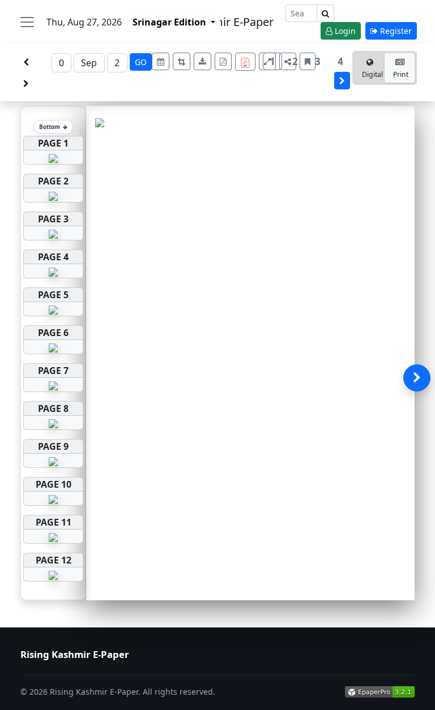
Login (344, 30)
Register (395, 30)
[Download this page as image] (202, 61)
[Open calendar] (160, 61)
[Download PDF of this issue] (247, 60)
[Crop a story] (181, 61)
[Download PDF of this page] (223, 61)
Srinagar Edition (170, 22)
